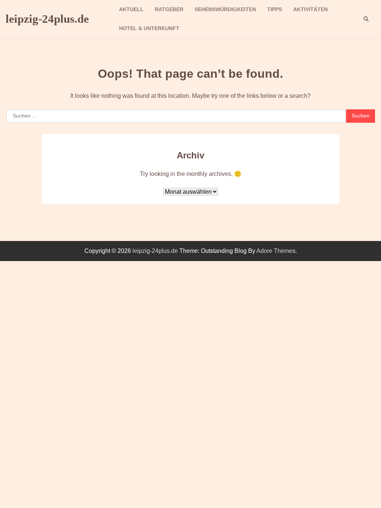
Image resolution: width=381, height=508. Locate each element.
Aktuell (131, 9)
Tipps (274, 9)
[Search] (366, 19)
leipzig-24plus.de (47, 18)
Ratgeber (169, 9)
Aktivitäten (310, 9)
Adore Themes (275, 251)
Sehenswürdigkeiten (225, 9)
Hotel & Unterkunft (149, 28)
